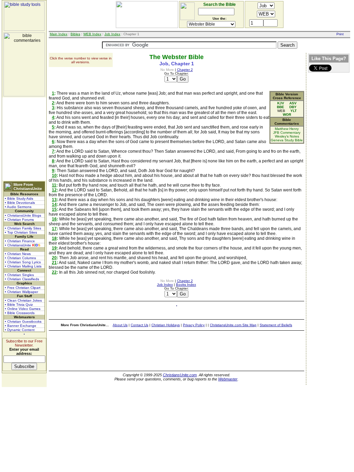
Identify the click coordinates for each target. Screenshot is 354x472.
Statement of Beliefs (276, 325)
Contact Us (139, 325)
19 (54, 248)
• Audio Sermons (18, 207)
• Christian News (18, 254)
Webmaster (227, 379)
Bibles (75, 34)
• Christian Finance (20, 241)
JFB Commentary (286, 132)
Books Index (186, 284)
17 (54, 228)
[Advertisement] (24, 138)
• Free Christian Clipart (22, 288)
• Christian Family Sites (23, 228)
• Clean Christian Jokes (23, 300)
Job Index (112, 34)
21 (54, 262)
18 (54, 238)
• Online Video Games (22, 309)
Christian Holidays (165, 325)
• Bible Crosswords (20, 313)
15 (54, 209)
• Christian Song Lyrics (23, 262)
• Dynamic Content (20, 330)
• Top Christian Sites (21, 232)
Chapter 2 (185, 70)
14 (54, 204)
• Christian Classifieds (22, 279)
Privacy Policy (194, 325)
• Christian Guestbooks (23, 321)
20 (54, 257)
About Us (120, 325)
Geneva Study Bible (287, 140)
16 (54, 219)
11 (54, 185)
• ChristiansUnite (22, 245)
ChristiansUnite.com (180, 375)
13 (54, 199)
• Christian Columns (20, 258)
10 (54, 175)
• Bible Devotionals (20, 203)
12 (54, 190)
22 (54, 272)
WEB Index (92, 34)
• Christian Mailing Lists (23, 266)
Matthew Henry (287, 129)
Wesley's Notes (287, 136)
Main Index (58, 34)
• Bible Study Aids (19, 198)
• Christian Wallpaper (21, 292)
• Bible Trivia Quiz (19, 304)
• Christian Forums (19, 219)
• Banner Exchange (20, 326)
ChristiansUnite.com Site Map (233, 325)
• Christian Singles (19, 275)
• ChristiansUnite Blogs (23, 215)
